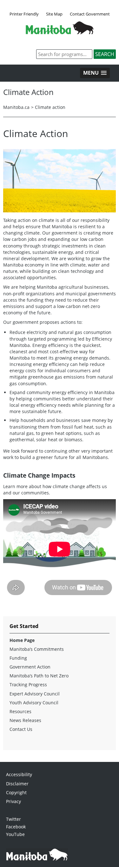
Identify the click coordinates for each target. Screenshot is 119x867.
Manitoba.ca (16, 107)
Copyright (16, 792)
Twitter (13, 819)
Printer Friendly (24, 14)
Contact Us (21, 729)
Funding (18, 658)
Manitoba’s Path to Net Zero (39, 676)
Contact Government (90, 14)
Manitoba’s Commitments (37, 649)
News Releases (25, 720)
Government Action (30, 667)
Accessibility (19, 774)
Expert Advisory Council (35, 694)
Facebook (16, 827)
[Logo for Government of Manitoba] (60, 32)
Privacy (13, 801)
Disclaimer (17, 784)
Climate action (50, 107)
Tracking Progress (28, 685)
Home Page (22, 640)
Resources (20, 711)
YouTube (15, 834)
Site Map (54, 14)
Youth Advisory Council (34, 703)
